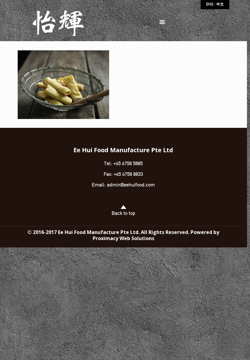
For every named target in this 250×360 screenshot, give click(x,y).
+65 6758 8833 (128, 174)
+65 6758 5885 (127, 163)
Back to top (123, 213)
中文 (220, 4)
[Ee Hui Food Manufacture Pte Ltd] (58, 24)
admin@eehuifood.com (131, 185)
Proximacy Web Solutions (123, 238)
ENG (209, 4)
